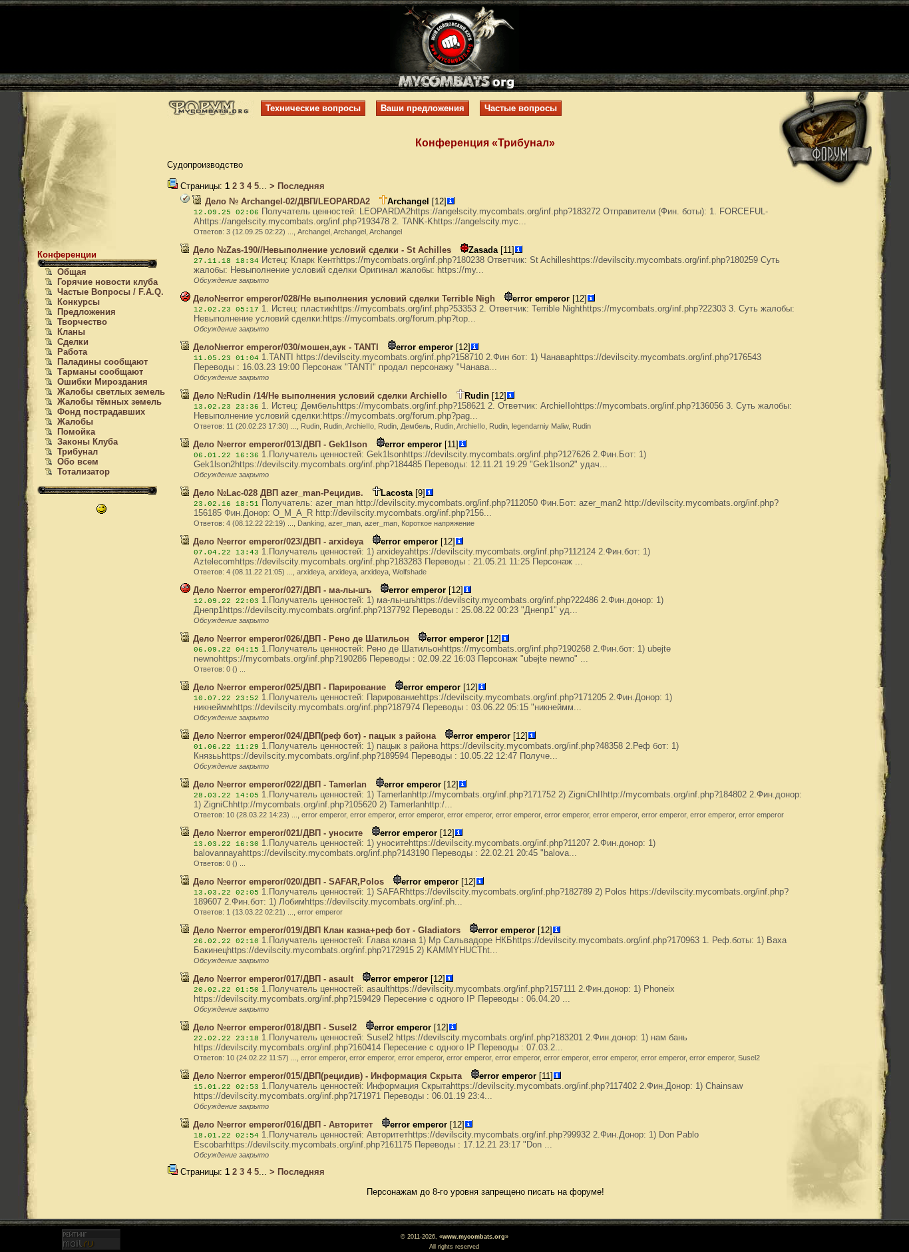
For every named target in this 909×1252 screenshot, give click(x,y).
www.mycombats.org (474, 1236)
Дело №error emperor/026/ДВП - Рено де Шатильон (299, 639)
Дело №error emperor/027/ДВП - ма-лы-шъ (280, 590)
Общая (72, 272)
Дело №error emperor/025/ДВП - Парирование (288, 687)
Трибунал (77, 452)
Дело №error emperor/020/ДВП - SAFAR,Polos (287, 882)
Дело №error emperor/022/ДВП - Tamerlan (278, 784)
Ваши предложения (422, 108)
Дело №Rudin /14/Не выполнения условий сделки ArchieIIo (318, 396)
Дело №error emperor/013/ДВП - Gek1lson (278, 444)
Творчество (82, 322)
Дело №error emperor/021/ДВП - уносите (276, 833)
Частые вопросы (520, 108)
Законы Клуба (87, 442)
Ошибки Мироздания (102, 382)
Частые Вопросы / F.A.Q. (110, 292)
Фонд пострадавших (101, 412)
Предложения (86, 312)
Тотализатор (83, 472)
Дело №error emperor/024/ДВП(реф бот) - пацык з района (313, 736)
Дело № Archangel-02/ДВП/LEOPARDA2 (286, 201)
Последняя (300, 186)
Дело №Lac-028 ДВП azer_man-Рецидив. (276, 493)
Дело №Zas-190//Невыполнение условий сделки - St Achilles (320, 250)
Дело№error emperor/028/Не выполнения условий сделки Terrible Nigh (342, 299)
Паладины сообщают (102, 362)
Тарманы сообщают (100, 372)
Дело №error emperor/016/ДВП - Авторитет (281, 1125)
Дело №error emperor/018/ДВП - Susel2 (273, 1027)
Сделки (73, 342)
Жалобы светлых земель (111, 392)
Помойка (76, 432)
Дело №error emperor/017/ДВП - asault (271, 979)
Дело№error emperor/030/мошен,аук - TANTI (284, 347)
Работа (72, 352)
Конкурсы (78, 302)
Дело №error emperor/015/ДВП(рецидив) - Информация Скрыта (326, 1076)
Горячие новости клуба (107, 282)
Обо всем (77, 462)
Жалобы (75, 422)
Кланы (71, 332)
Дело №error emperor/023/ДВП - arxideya (276, 541)
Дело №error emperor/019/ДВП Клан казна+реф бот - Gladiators (325, 930)
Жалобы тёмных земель (109, 402)
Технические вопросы (313, 108)
